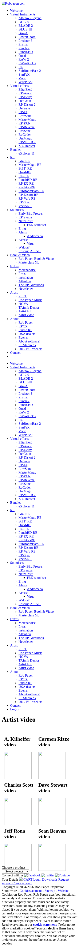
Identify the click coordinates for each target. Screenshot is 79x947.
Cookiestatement (31, 890)
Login (37, 879)
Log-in (14, 709)
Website (63, 890)
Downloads (50, 879)
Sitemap (49, 890)
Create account (22, 883)
